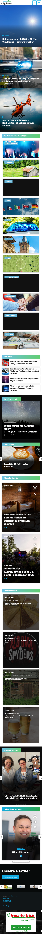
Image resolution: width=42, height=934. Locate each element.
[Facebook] (11, 906)
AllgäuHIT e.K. (13, 896)
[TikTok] (6, 906)
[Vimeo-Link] (7, 2)
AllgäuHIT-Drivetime (13, 464)
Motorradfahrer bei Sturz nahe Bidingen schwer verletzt (23, 362)
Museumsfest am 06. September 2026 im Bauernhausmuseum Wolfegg (16, 679)
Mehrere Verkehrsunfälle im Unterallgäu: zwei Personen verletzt (22, 388)
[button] (18, 472)
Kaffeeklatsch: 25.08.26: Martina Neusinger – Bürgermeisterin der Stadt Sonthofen (21, 798)
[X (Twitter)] (3, 906)
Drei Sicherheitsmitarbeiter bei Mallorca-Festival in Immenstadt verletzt (24, 371)
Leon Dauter (21, 852)
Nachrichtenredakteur (20, 848)
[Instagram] (8, 906)
